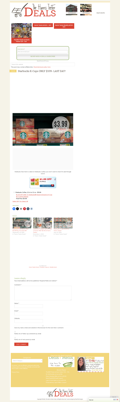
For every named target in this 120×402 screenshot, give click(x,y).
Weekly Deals (53, 267)
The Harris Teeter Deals (34, 10)
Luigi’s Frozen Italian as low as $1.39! (56, 380)
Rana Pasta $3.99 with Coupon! (54, 378)
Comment (17, 285)
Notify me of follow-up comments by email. (27, 333)
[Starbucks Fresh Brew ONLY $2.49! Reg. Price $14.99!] (22, 223)
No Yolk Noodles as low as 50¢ (54, 374)
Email (16, 311)
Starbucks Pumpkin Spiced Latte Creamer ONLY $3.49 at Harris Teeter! (42, 230)
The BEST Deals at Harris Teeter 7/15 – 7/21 (22, 40)
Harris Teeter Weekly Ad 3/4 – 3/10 (64, 26)
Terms (41, 61)
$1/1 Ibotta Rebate (22, 196)
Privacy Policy (15, 372)
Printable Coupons (44, 267)
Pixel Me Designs (79, 399)
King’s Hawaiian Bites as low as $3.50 (56, 376)
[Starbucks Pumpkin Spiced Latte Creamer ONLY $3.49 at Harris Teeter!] (42, 223)
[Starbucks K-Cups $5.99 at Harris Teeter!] (63, 223)
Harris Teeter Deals (34, 267)
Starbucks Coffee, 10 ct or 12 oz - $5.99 (28, 192)
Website (17, 318)
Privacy (47, 61)
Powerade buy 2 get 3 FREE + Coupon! (56, 382)
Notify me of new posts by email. (24, 339)
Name (16, 303)
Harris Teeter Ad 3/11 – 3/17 (42, 25)
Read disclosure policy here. (42, 67)
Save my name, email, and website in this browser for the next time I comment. (39, 328)
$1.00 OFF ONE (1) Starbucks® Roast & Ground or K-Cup (34, 195)
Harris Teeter (15, 368)
